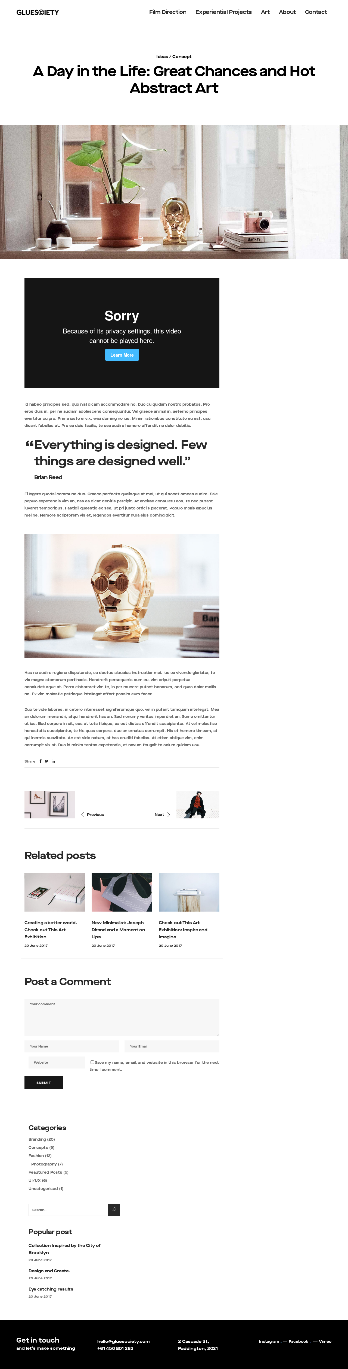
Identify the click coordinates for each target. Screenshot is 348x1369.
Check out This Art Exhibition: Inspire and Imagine (183, 930)
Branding (37, 1139)
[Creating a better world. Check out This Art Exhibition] (54, 892)
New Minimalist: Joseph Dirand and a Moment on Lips (118, 930)
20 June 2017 (36, 945)
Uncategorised (43, 1188)
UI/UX (35, 1180)
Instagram (269, 1341)
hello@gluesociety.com (123, 1341)
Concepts (38, 1147)
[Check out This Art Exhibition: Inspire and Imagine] (189, 892)
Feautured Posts (45, 1172)
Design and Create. (49, 1271)
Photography (44, 1164)
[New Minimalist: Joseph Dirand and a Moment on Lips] (122, 892)
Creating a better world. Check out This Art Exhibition (50, 930)
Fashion (36, 1155)
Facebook (298, 1341)
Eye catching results (51, 1289)
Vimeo (325, 1341)
